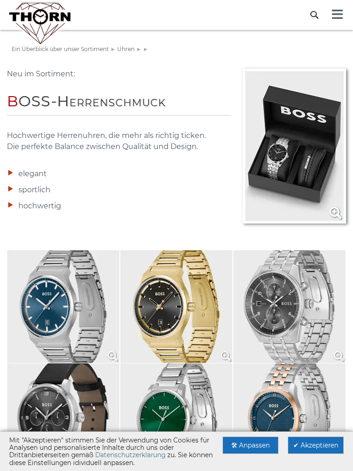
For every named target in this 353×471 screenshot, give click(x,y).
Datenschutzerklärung (130, 455)
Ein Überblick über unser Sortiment (60, 49)
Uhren (126, 49)
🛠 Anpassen (250, 445)
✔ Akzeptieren (315, 445)
